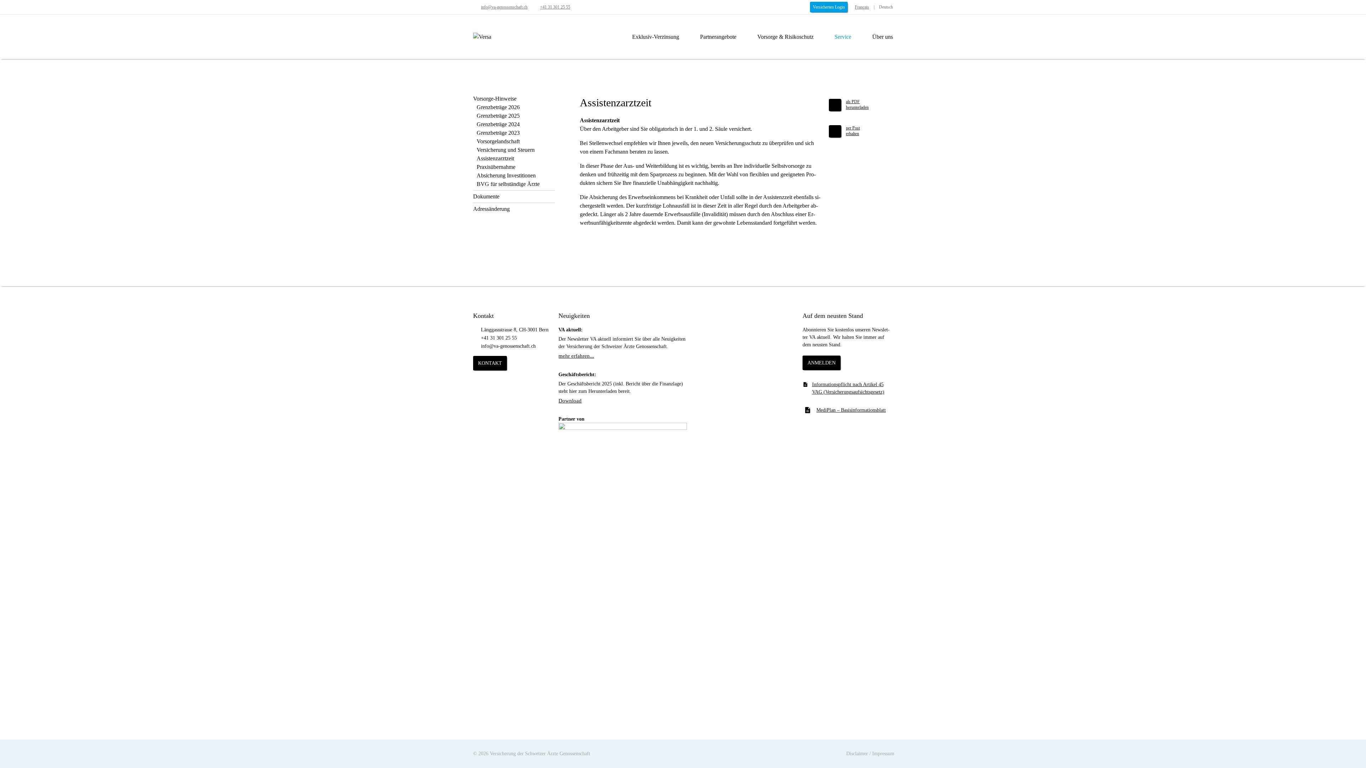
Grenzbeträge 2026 (498, 107)
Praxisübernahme (496, 167)
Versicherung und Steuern (506, 150)
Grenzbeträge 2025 (498, 116)
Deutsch (886, 7)
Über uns (882, 37)
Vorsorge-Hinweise (495, 99)
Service (843, 37)
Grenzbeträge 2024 (498, 124)
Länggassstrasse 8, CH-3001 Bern (515, 329)
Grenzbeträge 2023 (498, 133)
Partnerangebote (718, 37)
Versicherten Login (829, 7)
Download (570, 401)
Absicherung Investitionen (506, 175)
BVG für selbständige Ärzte (508, 184)
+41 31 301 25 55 (555, 7)
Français (862, 7)
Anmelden (822, 363)
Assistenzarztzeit (495, 158)
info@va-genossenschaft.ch (504, 7)
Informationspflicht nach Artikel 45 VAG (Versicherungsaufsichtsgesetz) (848, 388)
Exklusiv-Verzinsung (655, 37)
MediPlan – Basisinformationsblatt (851, 410)
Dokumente (486, 196)
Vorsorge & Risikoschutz (785, 37)
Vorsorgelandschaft (498, 141)
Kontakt (490, 363)
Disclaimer (857, 753)
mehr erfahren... (576, 356)
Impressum (883, 753)
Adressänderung (491, 209)
